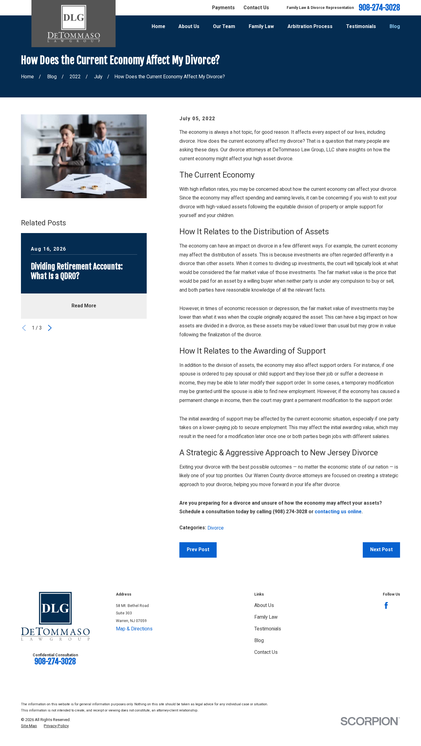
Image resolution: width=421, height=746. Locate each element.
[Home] (73, 23)
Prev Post (198, 549)
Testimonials (267, 629)
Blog (259, 640)
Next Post (381, 549)
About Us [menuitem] (188, 26)
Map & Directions (134, 629)
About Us (264, 605)
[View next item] (50, 328)
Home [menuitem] (158, 26)
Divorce (215, 528)
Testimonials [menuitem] (361, 26)
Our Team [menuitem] (224, 26)
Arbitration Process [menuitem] (310, 26)
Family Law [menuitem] (261, 26)
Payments (223, 7)
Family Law (266, 617)
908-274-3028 (379, 8)
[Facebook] (386, 605)
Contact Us (256, 7)
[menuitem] (29, 726)
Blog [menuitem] (395, 26)
